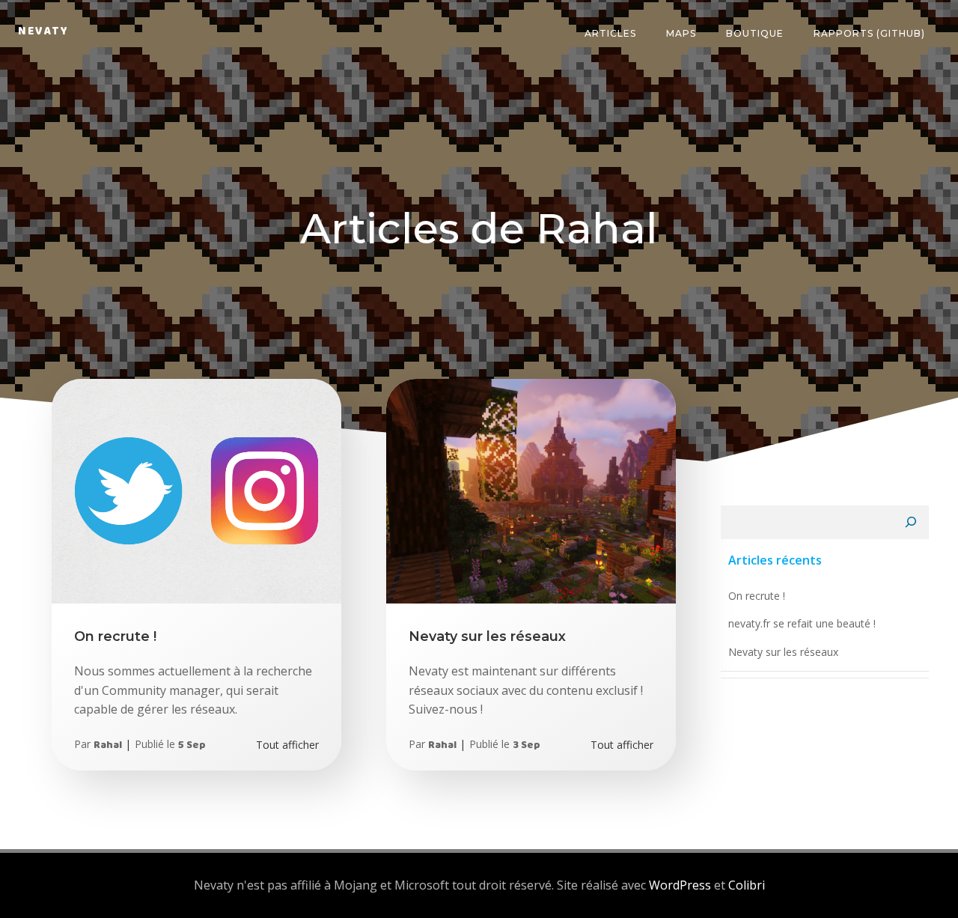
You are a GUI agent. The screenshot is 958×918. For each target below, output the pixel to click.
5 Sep (192, 747)
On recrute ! (756, 596)
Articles (610, 33)
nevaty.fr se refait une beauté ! (802, 623)
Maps (681, 33)
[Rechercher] (911, 522)
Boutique (755, 33)
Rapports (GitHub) (869, 33)
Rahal (108, 747)
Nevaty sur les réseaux (783, 652)
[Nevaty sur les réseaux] (531, 489)
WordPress (680, 885)
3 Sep (526, 747)
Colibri (746, 885)
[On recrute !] (196, 489)
